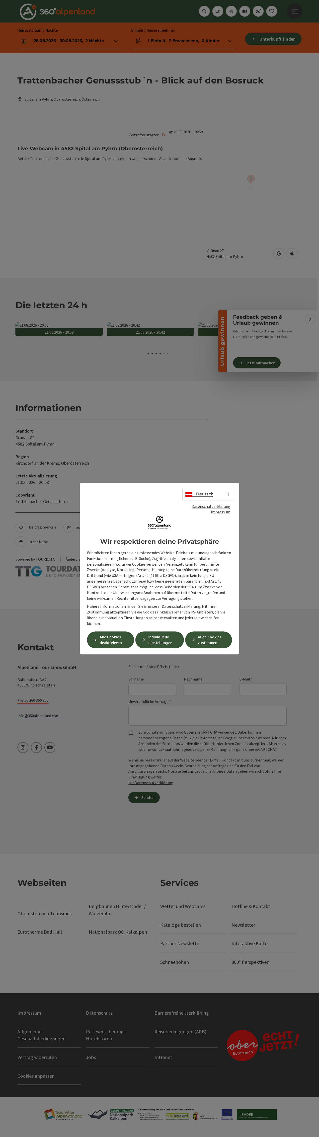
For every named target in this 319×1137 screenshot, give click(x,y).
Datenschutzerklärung (211, 506)
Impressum (220, 512)
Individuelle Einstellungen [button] (160, 639)
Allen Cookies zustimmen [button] (210, 639)
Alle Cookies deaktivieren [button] (111, 639)
